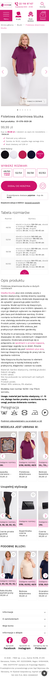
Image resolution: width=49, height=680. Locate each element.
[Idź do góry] (44, 673)
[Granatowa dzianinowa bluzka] (31, 155)
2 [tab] (20, 110)
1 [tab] (17, 110)
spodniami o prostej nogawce (29, 343)
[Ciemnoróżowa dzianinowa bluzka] (22, 155)
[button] (2, 456)
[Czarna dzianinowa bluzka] (5, 155)
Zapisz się (5, 134)
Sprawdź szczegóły (32, 203)
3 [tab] (22, 110)
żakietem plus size (35, 349)
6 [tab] (30, 110)
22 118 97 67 (26, 3)
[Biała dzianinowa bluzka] (14, 155)
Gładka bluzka (8, 293)
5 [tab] (27, 110)
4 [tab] (25, 110)
